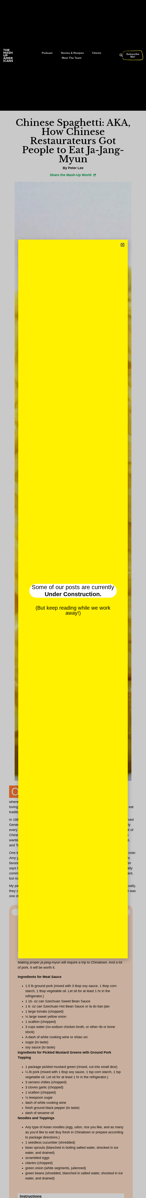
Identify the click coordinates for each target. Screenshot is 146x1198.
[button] (122, 244)
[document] (73, 599)
